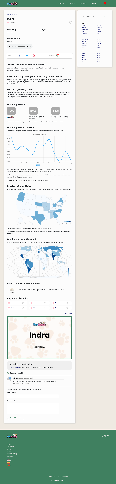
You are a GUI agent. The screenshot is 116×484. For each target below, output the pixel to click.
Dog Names (10, 14)
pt (10, 465)
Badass (99, 32)
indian (12, 292)
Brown (83, 57)
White (83, 53)
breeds (72, 3)
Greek (98, 53)
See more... (68, 313)
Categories (10, 447)
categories (61, 3)
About (9, 451)
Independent (85, 39)
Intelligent (85, 43)
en (10, 460)
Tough (99, 41)
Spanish (99, 57)
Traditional (85, 30)
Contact (10, 456)
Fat (83, 61)
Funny (83, 32)
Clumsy (99, 45)
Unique (99, 25)
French (99, 61)
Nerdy (98, 30)
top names (83, 3)
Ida (34, 303)
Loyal (98, 47)
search (94, 3)
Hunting (99, 34)
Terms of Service (63, 476)
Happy (98, 39)
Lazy (83, 47)
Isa (56, 308)
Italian (98, 59)
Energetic (84, 45)
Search (9, 449)
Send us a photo (14, 368)
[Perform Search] (104, 16)
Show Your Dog (12, 454)
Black (83, 55)
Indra (15, 14)
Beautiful (84, 34)
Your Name (11, 393)
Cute (83, 25)
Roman (99, 55)
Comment (11, 401)
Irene (12, 308)
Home (9, 444)
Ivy (56, 303)
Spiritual (84, 27)
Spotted (84, 59)
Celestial (99, 27)
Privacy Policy (52, 476)
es (10, 462)
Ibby (12, 303)
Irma (34, 308)
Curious (99, 43)
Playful (84, 41)
